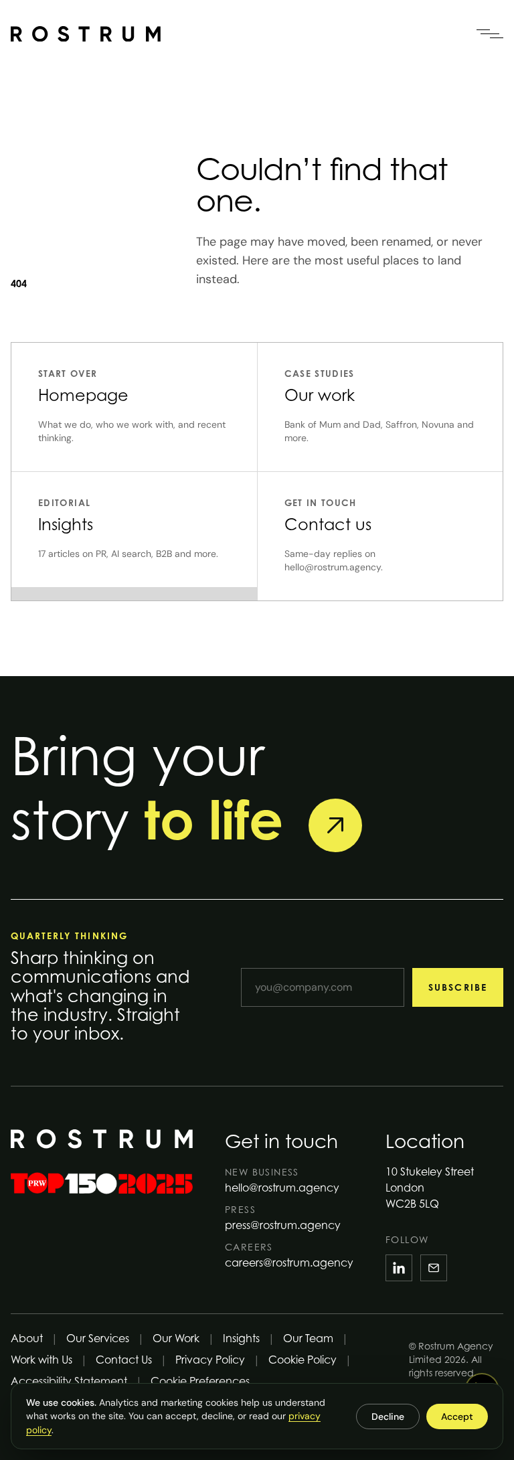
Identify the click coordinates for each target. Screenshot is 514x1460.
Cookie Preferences (200, 1381)
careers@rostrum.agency (289, 1262)
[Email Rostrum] (433, 1267)
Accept (457, 1416)
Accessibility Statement (69, 1381)
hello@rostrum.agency (282, 1187)
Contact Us (124, 1359)
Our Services (97, 1338)
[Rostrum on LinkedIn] (399, 1267)
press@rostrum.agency (283, 1225)
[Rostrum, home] (86, 34)
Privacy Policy (210, 1359)
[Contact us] (335, 825)
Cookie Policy (302, 1359)
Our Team (308, 1338)
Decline (387, 1416)
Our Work (176, 1338)
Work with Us (41, 1359)
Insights (241, 1338)
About (27, 1338)
